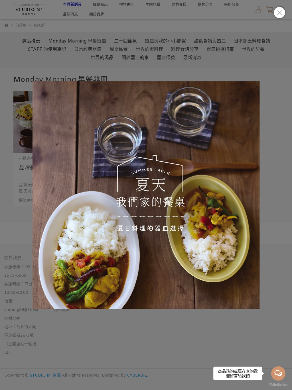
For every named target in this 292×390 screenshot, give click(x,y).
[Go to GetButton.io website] (278, 384)
